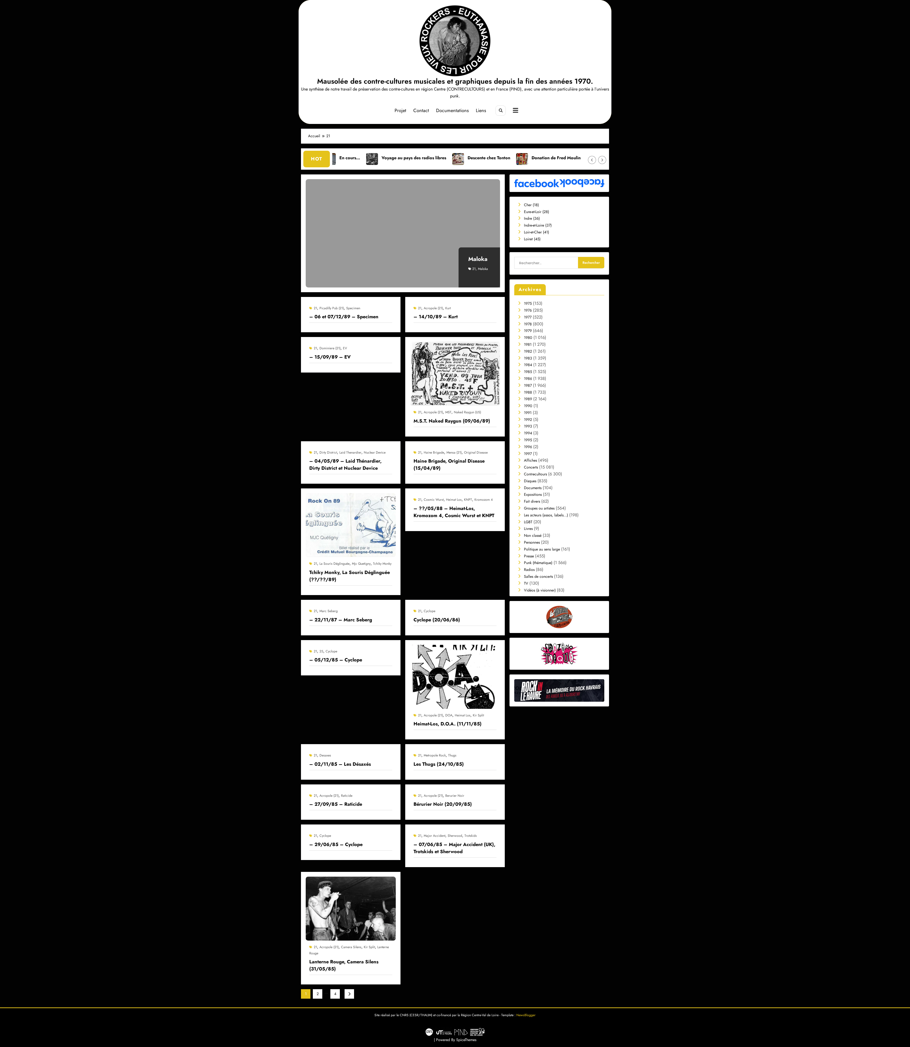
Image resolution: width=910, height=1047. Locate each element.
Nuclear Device (375, 452)
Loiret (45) (532, 239)
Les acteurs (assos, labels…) (546, 515)
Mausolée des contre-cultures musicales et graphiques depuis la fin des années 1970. (455, 81)
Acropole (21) (433, 308)
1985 (528, 371)
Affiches (530, 460)
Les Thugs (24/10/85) (439, 764)
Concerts (531, 467)
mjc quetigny (361, 563)
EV (345, 348)
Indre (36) (532, 218)
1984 (528, 365)
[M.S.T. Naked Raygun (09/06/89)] (455, 373)
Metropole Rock (435, 755)
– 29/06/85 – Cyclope (336, 844)
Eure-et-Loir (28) (536, 211)
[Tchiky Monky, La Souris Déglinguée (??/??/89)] (351, 525)
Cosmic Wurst (434, 499)
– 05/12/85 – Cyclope (335, 659)
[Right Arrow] (602, 160)
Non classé (532, 535)
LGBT (528, 522)
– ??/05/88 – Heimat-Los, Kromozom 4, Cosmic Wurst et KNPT (454, 512)
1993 (528, 426)
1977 (528, 317)
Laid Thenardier (350, 452)
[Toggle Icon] (515, 110)
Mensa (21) (454, 452)
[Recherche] (501, 110)
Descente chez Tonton (393, 158)
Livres (528, 528)
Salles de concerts (538, 576)
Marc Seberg (328, 611)
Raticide (346, 795)
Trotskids (470, 835)
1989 (528, 399)
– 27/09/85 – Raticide (335, 804)
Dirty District (328, 452)
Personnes (532, 542)
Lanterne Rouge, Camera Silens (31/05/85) (343, 965)
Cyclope (429, 611)
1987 (528, 385)
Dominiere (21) (330, 348)
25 (321, 651)
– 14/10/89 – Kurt (436, 316)
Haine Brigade (434, 452)
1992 (528, 419)
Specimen (353, 308)
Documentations (452, 110)
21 (474, 268)
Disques (530, 481)
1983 (528, 358)
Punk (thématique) (538, 562)
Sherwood (455, 835)
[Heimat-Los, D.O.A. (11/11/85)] (455, 676)
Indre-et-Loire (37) (538, 225)
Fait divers (532, 501)
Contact (421, 110)
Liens (481, 110)
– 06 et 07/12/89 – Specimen (343, 316)
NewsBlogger (526, 1015)
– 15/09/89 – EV (330, 357)
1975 (528, 303)
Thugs (452, 755)
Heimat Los (454, 499)
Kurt (448, 308)
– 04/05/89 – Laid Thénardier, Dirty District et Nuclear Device (345, 465)
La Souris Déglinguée (334, 563)
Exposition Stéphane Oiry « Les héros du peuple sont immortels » (543, 157)
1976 (528, 310)
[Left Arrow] (592, 160)
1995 (528, 440)
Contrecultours (535, 474)
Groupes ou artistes (539, 508)
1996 (528, 447)
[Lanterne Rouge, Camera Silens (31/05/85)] (351, 908)
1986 (528, 378)
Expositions (533, 494)
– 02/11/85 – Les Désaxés (340, 764)
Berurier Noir (454, 795)
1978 (528, 324)
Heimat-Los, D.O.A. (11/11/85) (448, 723)
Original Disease (476, 452)
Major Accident (434, 835)
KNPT (468, 499)
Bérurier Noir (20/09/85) (443, 804)
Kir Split (478, 715)
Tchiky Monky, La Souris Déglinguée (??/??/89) (349, 576)
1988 (528, 392)
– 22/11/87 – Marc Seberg (340, 619)
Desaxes (325, 755)
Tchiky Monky (382, 563)
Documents (532, 488)
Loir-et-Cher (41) (536, 232)
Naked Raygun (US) (467, 412)
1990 (528, 406)
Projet (400, 110)
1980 (528, 337)
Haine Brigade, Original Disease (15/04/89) (449, 465)
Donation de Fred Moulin (460, 158)
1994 (528, 433)
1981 (528, 344)
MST (448, 412)
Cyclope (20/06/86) (437, 619)
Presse (529, 556)
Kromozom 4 (483, 499)
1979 (528, 330)
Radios (529, 569)
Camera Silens (351, 947)
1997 (528, 453)
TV (526, 583)
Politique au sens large (542, 549)
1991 (528, 412)
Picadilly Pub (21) (331, 308)
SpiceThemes (466, 1039)
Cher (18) (531, 205)
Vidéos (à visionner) (540, 590)
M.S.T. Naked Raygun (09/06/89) (452, 421)
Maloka (477, 259)
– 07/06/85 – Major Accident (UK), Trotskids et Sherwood (454, 848)
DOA (448, 715)
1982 (528, 351)
